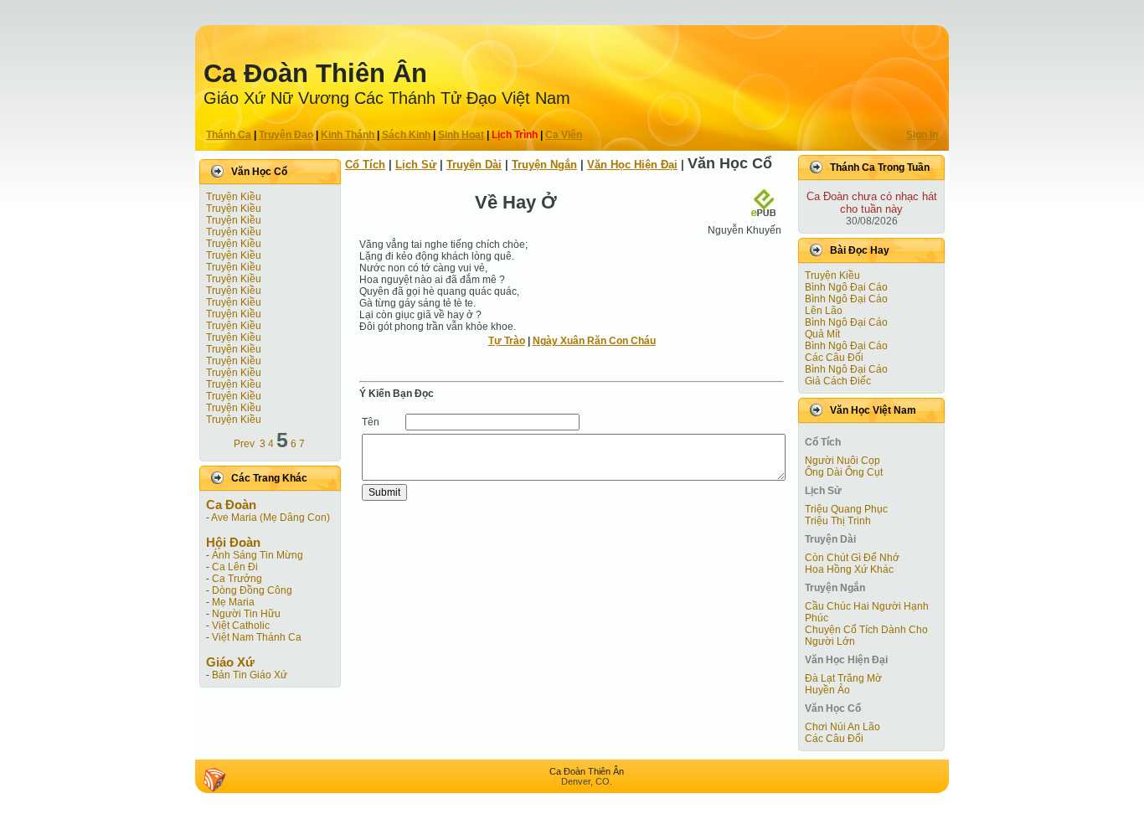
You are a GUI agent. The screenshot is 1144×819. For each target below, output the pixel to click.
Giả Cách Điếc (838, 381)
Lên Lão (824, 311)
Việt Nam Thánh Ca (256, 637)
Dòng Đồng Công (252, 590)
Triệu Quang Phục (846, 509)
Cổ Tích (365, 164)
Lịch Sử (415, 164)
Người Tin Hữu (246, 614)
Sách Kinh (406, 135)
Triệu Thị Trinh (838, 521)
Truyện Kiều (233, 197)
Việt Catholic (241, 625)
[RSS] (214, 779)
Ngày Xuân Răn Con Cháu (594, 341)
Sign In (922, 135)
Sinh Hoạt (461, 135)
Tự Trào (506, 341)
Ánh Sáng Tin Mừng (257, 555)
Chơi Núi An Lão (842, 727)
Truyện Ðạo (286, 135)
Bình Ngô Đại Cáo (846, 287)
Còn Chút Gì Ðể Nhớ (852, 558)
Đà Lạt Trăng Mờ (843, 678)
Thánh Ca (228, 135)
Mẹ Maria (233, 602)
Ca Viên (563, 135)
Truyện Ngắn (544, 164)
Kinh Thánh (347, 135)
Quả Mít (822, 334)
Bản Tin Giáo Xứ (249, 675)
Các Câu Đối (834, 357)
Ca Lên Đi (235, 567)
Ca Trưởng (237, 579)
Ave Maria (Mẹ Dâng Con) (270, 517)
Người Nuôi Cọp (842, 460)
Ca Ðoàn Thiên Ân (315, 73)
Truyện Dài (474, 164)
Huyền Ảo (827, 690)
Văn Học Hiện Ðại (632, 164)
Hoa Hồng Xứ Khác (849, 569)
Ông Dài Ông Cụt (844, 472)
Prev (244, 444)
